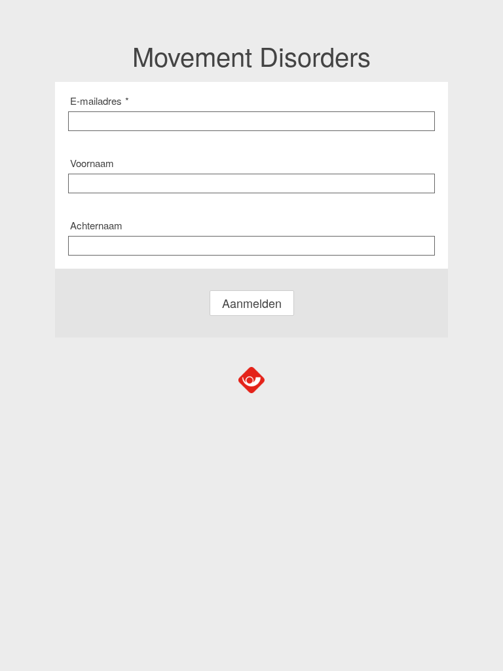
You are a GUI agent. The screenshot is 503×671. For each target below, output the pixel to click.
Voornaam (92, 163)
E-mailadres (99, 100)
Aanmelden (252, 302)
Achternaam (96, 225)
